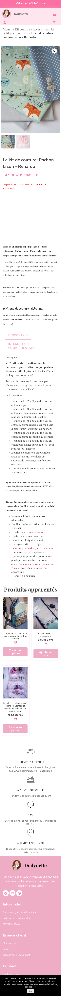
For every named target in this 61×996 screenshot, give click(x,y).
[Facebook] (6, 893)
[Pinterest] (19, 893)
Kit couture (22, 29)
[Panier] (55, 22)
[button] (54, 14)
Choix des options (15, 651)
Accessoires (41, 29)
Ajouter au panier (45, 653)
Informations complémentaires (22, 346)
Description (18, 335)
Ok (30, 991)
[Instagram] (12, 893)
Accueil (7, 29)
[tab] (18, 335)
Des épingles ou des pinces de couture (33, 548)
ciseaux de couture (35, 532)
